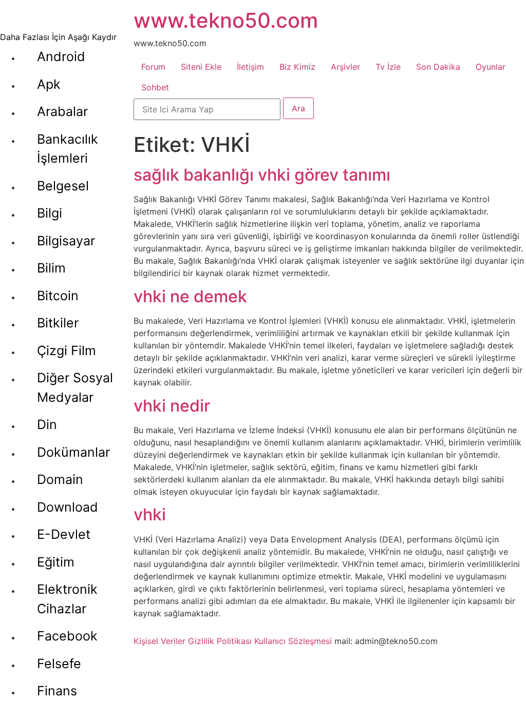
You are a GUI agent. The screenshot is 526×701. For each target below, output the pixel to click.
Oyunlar (490, 67)
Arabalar (62, 111)
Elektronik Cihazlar (67, 598)
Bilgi (49, 213)
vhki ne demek (190, 296)
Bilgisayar (66, 240)
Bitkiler (58, 322)
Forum (153, 67)
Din (47, 424)
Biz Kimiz (297, 67)
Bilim (51, 268)
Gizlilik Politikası (220, 641)
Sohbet (155, 87)
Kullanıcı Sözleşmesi (293, 641)
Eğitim (55, 562)
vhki (150, 514)
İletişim (250, 67)
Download (67, 507)
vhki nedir (172, 406)
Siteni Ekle (201, 67)
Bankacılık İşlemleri (67, 148)
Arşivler (345, 67)
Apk (49, 84)
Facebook (67, 636)
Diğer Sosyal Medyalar (75, 387)
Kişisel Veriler (159, 641)
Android (61, 56)
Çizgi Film (66, 350)
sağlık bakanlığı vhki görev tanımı (262, 175)
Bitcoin (58, 295)
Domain (60, 479)
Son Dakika (438, 67)
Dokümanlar (73, 452)
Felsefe (59, 663)
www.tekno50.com (226, 20)
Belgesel (63, 185)
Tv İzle (388, 67)
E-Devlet (63, 534)
